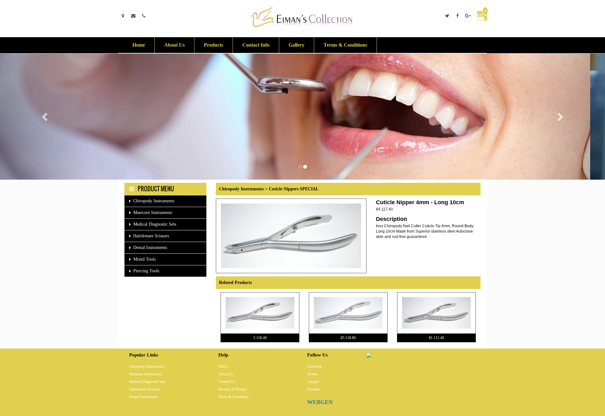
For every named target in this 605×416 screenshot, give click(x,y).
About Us (174, 45)
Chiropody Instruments (153, 201)
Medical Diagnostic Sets (154, 224)
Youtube (313, 389)
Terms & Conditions (345, 45)
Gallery (296, 45)
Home (138, 45)
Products (213, 45)
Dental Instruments (150, 247)
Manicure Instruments (152, 212)
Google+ (313, 381)
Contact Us (226, 381)
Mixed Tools (144, 259)
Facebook (314, 366)
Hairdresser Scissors (151, 236)
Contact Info (255, 45)
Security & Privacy (232, 389)
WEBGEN (320, 402)
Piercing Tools (146, 271)
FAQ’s (223, 366)
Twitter (312, 374)
